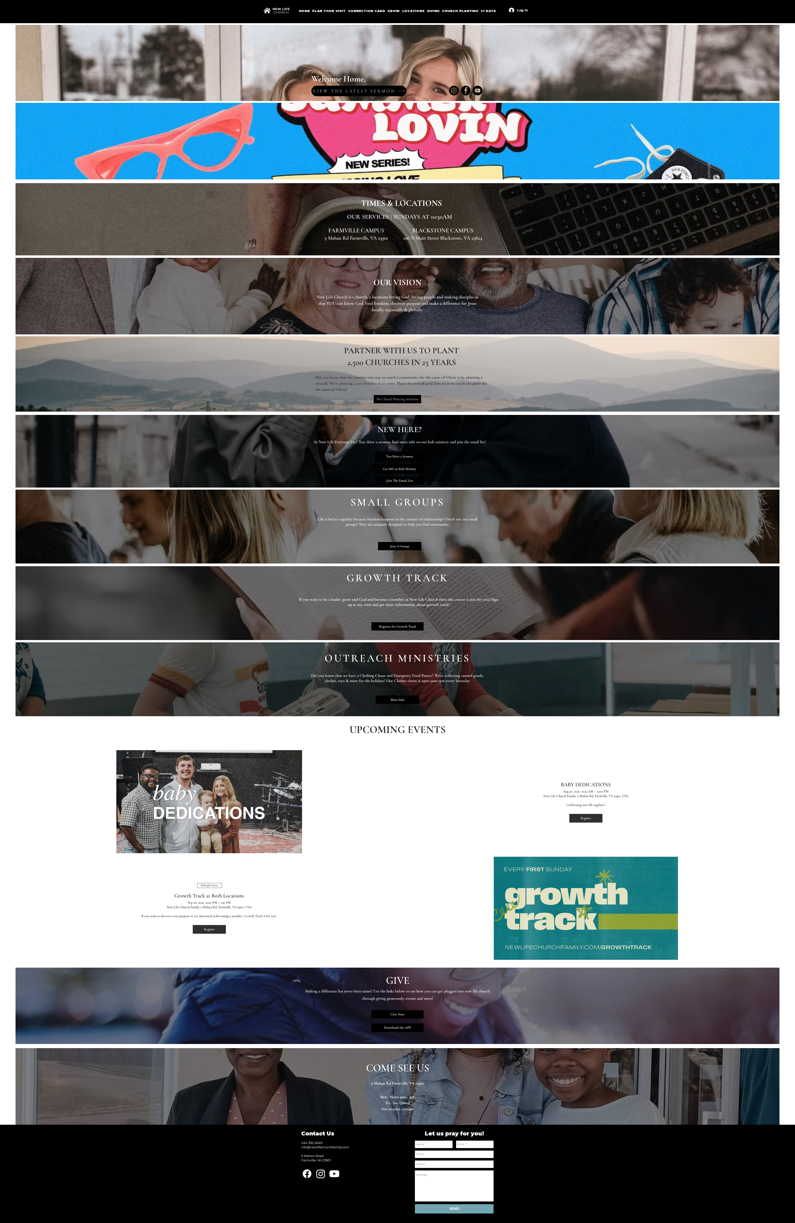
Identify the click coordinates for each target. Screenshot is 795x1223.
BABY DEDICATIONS (586, 784)
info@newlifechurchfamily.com (325, 1147)
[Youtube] (334, 1174)
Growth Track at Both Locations (209, 896)
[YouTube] (477, 90)
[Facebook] (466, 90)
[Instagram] (454, 90)
